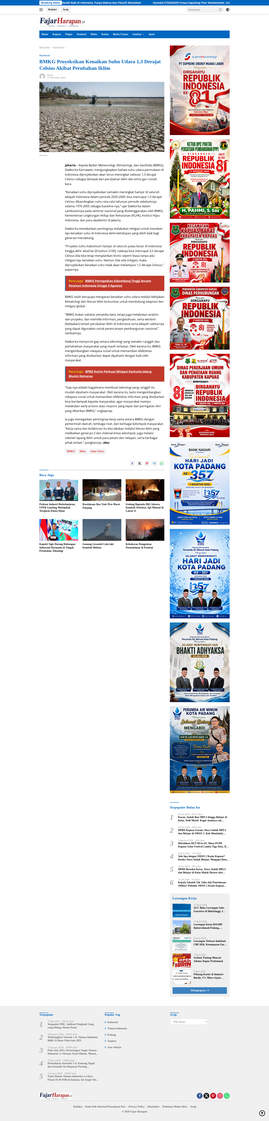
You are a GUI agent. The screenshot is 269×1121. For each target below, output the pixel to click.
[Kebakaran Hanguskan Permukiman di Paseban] (145, 530)
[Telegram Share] (154, 463)
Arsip (65, 9)
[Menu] (41, 10)
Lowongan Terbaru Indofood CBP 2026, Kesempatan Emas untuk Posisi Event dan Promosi (210, 943)
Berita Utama (120, 34)
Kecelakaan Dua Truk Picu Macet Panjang (101, 506)
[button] (220, 9)
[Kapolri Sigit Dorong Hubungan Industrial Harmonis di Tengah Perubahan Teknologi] (58, 530)
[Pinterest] (213, 1096)
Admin (50, 75)
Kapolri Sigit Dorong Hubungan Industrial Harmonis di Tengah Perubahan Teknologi (57, 547)
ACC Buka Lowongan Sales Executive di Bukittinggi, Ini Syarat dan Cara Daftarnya (209, 909)
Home (45, 34)
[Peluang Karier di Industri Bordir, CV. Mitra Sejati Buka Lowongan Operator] (182, 977)
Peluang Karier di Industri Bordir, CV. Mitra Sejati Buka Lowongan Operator (208, 976)
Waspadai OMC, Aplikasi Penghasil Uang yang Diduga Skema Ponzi (71, 1026)
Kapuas (57, 34)
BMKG (71, 451)
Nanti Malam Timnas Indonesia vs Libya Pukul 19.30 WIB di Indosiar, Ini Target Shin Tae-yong (73, 1078)
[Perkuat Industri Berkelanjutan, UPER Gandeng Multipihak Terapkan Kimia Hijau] (58, 490)
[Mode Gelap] (228, 10)
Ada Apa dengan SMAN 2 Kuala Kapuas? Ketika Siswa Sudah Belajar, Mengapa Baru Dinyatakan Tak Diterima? (202, 858)
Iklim (83, 451)
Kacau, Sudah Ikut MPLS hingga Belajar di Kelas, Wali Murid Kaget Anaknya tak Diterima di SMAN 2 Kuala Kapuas (202, 819)
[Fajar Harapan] (62, 22)
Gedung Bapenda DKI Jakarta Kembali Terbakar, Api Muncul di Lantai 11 (145, 507)
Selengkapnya (198, 990)
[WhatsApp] (227, 1096)
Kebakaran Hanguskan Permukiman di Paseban (139, 546)
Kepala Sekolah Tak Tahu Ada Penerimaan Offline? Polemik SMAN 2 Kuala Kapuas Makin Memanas (202, 884)
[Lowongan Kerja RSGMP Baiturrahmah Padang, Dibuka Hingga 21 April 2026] (182, 927)
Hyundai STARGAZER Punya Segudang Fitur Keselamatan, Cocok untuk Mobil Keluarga (157, 2)
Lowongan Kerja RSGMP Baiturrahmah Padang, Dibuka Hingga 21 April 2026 (210, 926)
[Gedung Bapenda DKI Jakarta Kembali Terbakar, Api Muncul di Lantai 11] (145, 490)
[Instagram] (220, 1096)
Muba (94, 34)
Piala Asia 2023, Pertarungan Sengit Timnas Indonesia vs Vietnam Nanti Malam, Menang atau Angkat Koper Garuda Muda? (72, 1052)
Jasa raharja (114, 1047)
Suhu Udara (97, 451)
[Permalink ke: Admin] (42, 76)
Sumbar (136, 34)
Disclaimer (153, 1106)
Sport (152, 34)
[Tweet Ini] (139, 463)
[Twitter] (206, 1096)
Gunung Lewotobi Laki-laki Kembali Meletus (98, 546)
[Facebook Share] (132, 463)
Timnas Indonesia (117, 1028)
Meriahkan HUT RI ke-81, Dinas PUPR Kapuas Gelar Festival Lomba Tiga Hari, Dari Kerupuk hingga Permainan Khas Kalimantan (203, 845)
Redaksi (52, 9)
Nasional (81, 34)
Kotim (105, 34)
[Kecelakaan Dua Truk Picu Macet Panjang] (102, 490)
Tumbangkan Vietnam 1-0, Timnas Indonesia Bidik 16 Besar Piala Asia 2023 (73, 1039)
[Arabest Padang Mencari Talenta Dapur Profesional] (182, 960)
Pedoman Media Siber (174, 1106)
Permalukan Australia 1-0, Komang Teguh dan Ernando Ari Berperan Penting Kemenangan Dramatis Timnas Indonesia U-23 (72, 1065)
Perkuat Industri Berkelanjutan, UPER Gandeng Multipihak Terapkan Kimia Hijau (57, 507)
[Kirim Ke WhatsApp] (161, 463)
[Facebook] (200, 1096)
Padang (111, 1034)
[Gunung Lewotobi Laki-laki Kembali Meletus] (102, 530)
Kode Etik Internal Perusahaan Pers (105, 1106)
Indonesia (112, 1022)
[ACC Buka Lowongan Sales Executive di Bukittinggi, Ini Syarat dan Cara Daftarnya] (182, 910)
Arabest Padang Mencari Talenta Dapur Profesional (208, 959)
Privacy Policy (137, 1106)
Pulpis (68, 34)
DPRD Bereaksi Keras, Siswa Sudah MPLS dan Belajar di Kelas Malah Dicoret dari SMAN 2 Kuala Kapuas (202, 871)
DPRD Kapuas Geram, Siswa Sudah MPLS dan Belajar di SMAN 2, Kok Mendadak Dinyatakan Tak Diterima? (202, 832)
